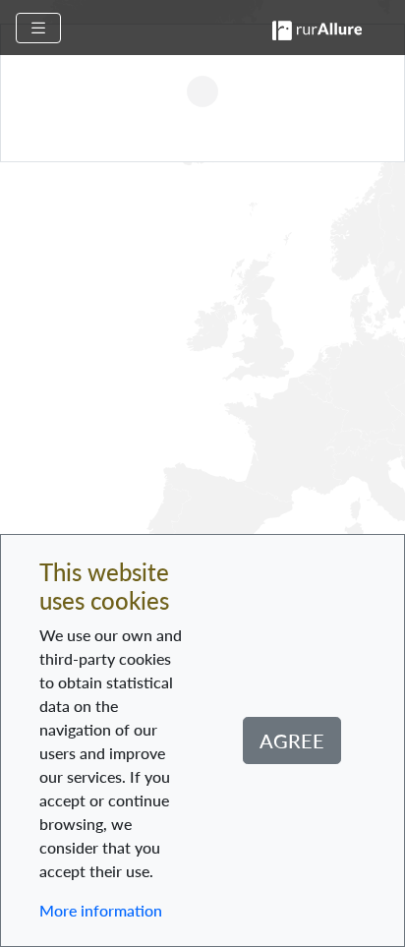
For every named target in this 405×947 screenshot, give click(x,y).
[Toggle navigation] (38, 28)
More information (100, 910)
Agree (292, 740)
